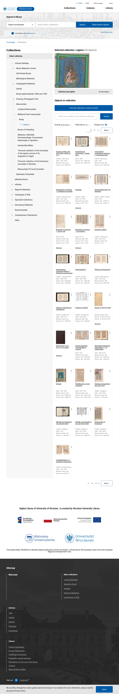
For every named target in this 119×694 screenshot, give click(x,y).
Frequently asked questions (20, 658)
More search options (100, 25)
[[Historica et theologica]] (101, 261)
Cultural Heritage (71, 580)
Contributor (13, 631)
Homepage (11, 42)
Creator (12, 617)
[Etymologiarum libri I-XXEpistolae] (101, 181)
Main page (13, 574)
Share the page (98, 3)
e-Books (67, 589)
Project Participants (17, 651)
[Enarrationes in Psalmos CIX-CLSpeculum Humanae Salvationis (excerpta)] (62, 181)
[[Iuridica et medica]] (82, 299)
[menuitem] (21, 63)
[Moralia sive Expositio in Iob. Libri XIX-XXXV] (62, 413)
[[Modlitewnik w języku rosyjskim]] (82, 375)
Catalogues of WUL (72, 597)
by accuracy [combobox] (65, 125)
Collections (69, 8)
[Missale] (62, 375)
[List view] (105, 124)
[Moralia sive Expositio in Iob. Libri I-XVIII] (101, 375)
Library (109, 8)
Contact (12, 666)
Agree (104, 689)
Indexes (90, 8)
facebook (24, 680)
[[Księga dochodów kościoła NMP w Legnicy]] (82, 337)
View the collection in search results (83, 108)
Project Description (16, 647)
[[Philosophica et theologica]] (101, 413)
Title (10, 613)
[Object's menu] (71, 139)
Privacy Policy (20, 691)
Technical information (18, 654)
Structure (78, 208)
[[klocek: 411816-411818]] (101, 299)
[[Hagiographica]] (82, 261)
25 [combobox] (86, 125)
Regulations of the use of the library (23, 662)
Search (82, 25)
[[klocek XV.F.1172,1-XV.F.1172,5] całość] (62, 337)
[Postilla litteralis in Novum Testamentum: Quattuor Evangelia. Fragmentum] (62, 451)
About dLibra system (17, 669)
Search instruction (107, 32)
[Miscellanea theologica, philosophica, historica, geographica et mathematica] (101, 337)
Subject (12, 622)
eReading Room (70, 584)
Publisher (12, 626)
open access (31, 33)
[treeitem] (29, 119)
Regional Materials (71, 593)
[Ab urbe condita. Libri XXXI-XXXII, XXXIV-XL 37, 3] (62, 143)
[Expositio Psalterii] (101, 221)
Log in (111, 3)
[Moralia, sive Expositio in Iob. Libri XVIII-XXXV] (82, 413)
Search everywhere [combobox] (16, 25)
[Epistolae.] (82, 181)
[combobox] (56, 25)
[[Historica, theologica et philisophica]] (62, 299)
